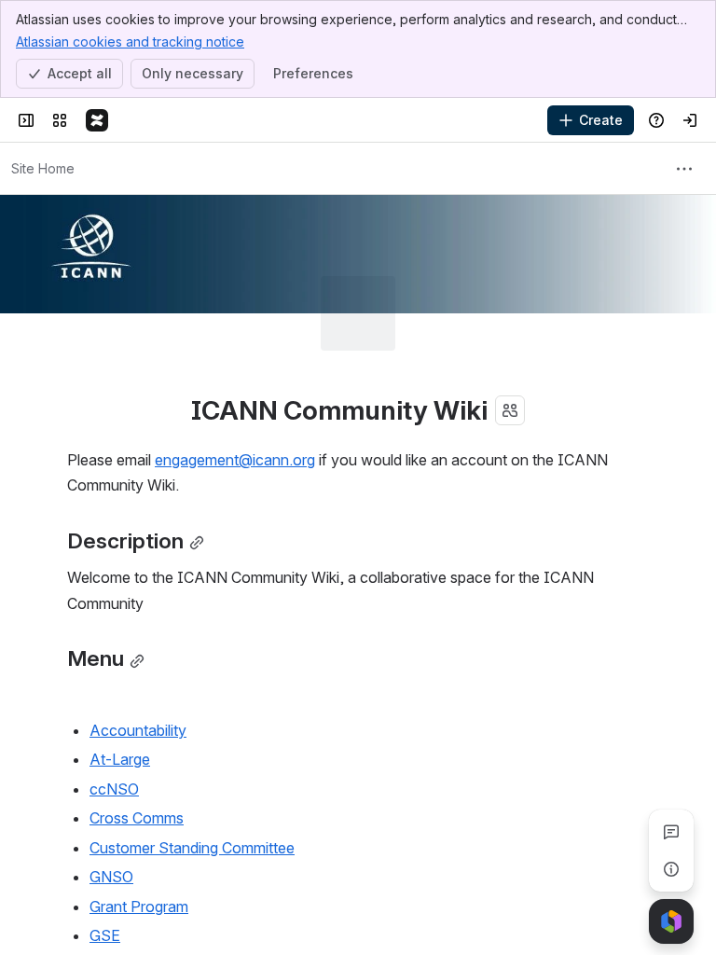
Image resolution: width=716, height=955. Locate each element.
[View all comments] (671, 832)
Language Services (154, 919)
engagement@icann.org (235, 385)
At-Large (120, 684)
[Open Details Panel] (671, 869)
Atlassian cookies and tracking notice (130, 41)
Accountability (138, 655)
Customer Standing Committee (192, 773)
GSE (105, 860)
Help (105, 889)
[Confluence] (97, 120)
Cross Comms (137, 743)
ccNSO (114, 714)
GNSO (111, 802)
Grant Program (139, 832)
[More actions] (684, 169)
